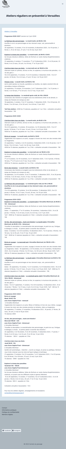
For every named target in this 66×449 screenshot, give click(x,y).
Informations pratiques (9, 410)
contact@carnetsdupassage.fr (14, 393)
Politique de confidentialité (10, 412)
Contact (4, 408)
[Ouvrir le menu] (62, 4)
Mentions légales (7, 414)
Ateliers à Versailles (11, 31)
